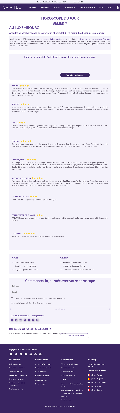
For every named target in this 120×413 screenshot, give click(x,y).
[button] (12, 7)
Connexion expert (41, 380)
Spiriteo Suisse (96, 386)
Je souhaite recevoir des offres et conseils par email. (33, 303)
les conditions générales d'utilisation (51, 298)
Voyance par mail (67, 372)
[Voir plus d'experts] (45, 337)
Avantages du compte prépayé (72, 390)
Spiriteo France (96, 375)
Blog (109, 7)
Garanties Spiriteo (15, 372)
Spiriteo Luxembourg (98, 382)
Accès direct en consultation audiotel (71, 395)
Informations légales (16, 379)
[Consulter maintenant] (45, 75)
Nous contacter (41, 372)
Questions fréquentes (43, 364)
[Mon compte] (117, 7)
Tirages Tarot (70, 7)
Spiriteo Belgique (97, 379)
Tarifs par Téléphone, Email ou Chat (72, 385)
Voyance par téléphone (69, 364)
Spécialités (45, 7)
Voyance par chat (67, 368)
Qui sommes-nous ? (16, 364)
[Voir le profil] (49, 65)
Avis (101, 7)
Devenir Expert (40, 384)
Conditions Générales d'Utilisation (17, 384)
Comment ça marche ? (17, 368)
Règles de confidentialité (18, 375)
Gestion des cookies (16, 389)
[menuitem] (37, 320)
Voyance (32, 7)
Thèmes (57, 7)
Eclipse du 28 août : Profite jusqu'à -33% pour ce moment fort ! (60, 2)
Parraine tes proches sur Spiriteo (96, 365)
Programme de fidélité (43, 368)
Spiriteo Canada (96, 390)
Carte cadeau (66, 400)
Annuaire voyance (68, 375)
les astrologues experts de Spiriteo (94, 39)
